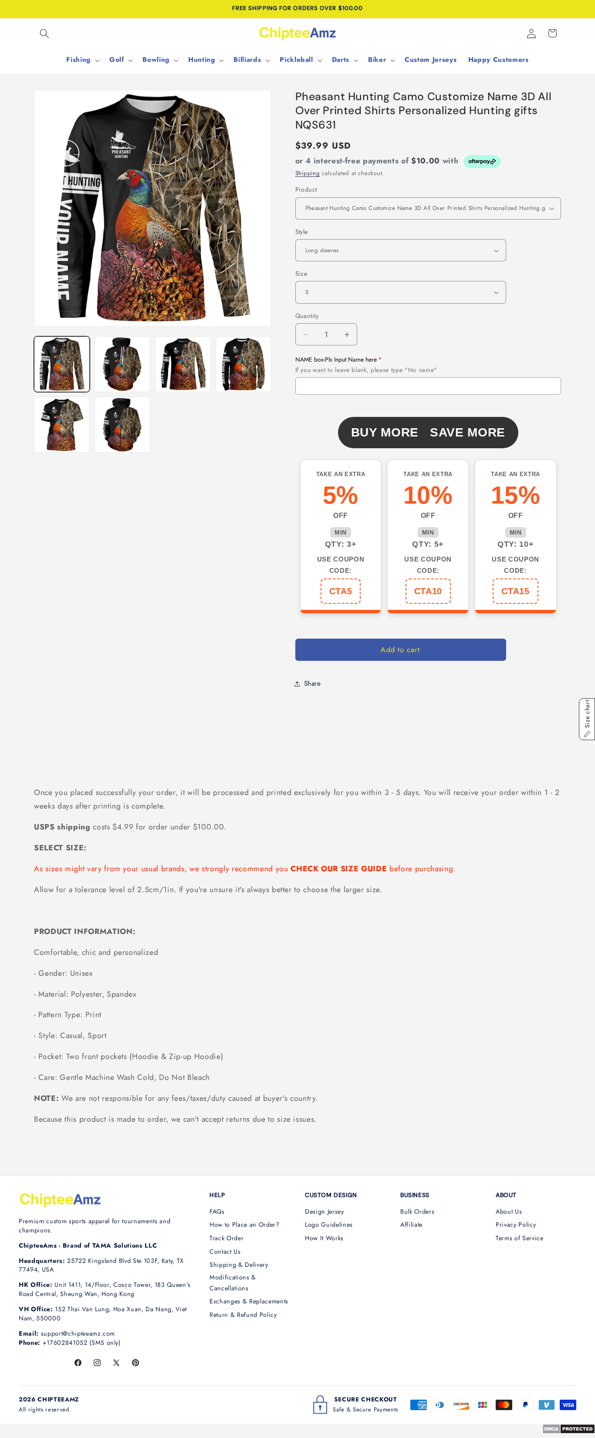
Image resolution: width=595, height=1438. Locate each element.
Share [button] (312, 683)
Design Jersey (324, 1211)
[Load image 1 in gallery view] (62, 364)
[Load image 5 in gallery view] (62, 425)
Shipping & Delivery (239, 1264)
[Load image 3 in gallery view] (183, 364)
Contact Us (225, 1251)
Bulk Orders (417, 1211)
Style (301, 231)
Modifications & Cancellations (233, 1283)
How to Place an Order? (245, 1224)
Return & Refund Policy (243, 1314)
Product (306, 189)
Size (301, 273)
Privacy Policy (516, 1224)
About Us (509, 1211)
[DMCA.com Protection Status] (568, 1431)
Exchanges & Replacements (249, 1301)
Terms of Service (520, 1238)
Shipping (307, 173)
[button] (44, 33)
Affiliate (411, 1224)
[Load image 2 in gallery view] (122, 364)
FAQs (217, 1211)
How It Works (324, 1238)
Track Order (226, 1238)
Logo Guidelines (329, 1224)
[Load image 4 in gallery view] (243, 364)
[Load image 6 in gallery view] (122, 425)
